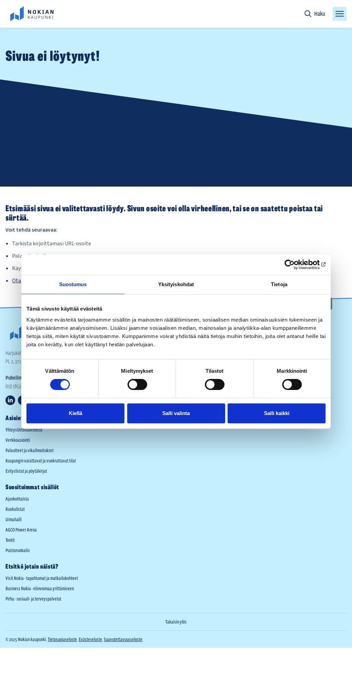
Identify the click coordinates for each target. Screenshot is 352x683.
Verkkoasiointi (18, 440)
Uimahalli (14, 519)
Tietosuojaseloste (62, 639)
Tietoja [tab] (279, 284)
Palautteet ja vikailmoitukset (30, 450)
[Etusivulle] (32, 13)
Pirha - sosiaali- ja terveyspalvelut (33, 599)
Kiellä (75, 413)
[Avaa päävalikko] (339, 14)
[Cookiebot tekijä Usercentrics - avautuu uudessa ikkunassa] (295, 264)
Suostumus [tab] (73, 284)
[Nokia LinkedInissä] (10, 400)
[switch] (137, 384)
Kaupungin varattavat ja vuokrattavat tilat (41, 460)
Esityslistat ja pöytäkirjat (26, 471)
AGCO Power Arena (21, 530)
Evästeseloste (90, 639)
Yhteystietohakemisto (24, 430)
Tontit (10, 540)
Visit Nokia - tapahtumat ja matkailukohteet (42, 578)
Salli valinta (176, 413)
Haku (319, 13)
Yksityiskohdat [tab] (176, 284)
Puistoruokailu (18, 550)
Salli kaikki (276, 413)
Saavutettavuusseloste (123, 639)
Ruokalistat (15, 509)
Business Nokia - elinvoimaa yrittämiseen (40, 588)
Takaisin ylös (176, 622)
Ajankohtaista (17, 499)
